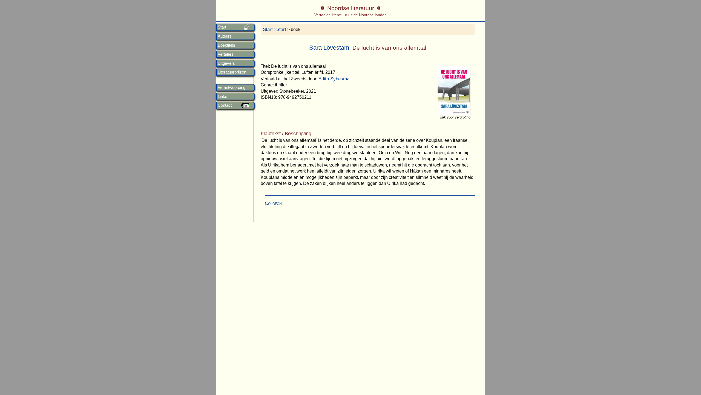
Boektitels (226, 45)
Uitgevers (226, 63)
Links (222, 96)
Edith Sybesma (333, 78)
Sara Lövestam (329, 47)
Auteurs (225, 36)
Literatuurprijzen (232, 72)
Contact (225, 105)
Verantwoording (231, 87)
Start (222, 27)
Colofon (273, 203)
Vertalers (226, 54)
